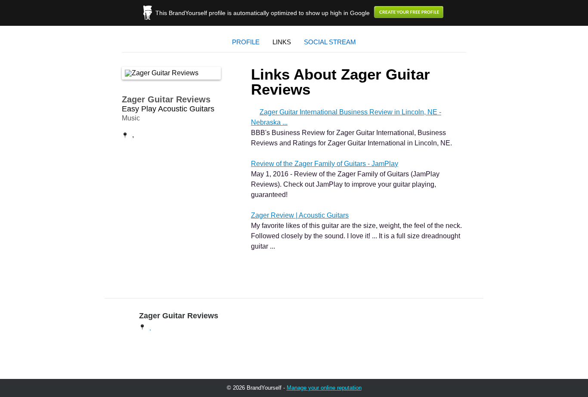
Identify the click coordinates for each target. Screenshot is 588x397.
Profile (246, 42)
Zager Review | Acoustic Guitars (300, 215)
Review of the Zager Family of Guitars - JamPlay (324, 163)
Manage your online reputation (324, 388)
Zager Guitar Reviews (166, 99)
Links (281, 42)
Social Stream (330, 42)
